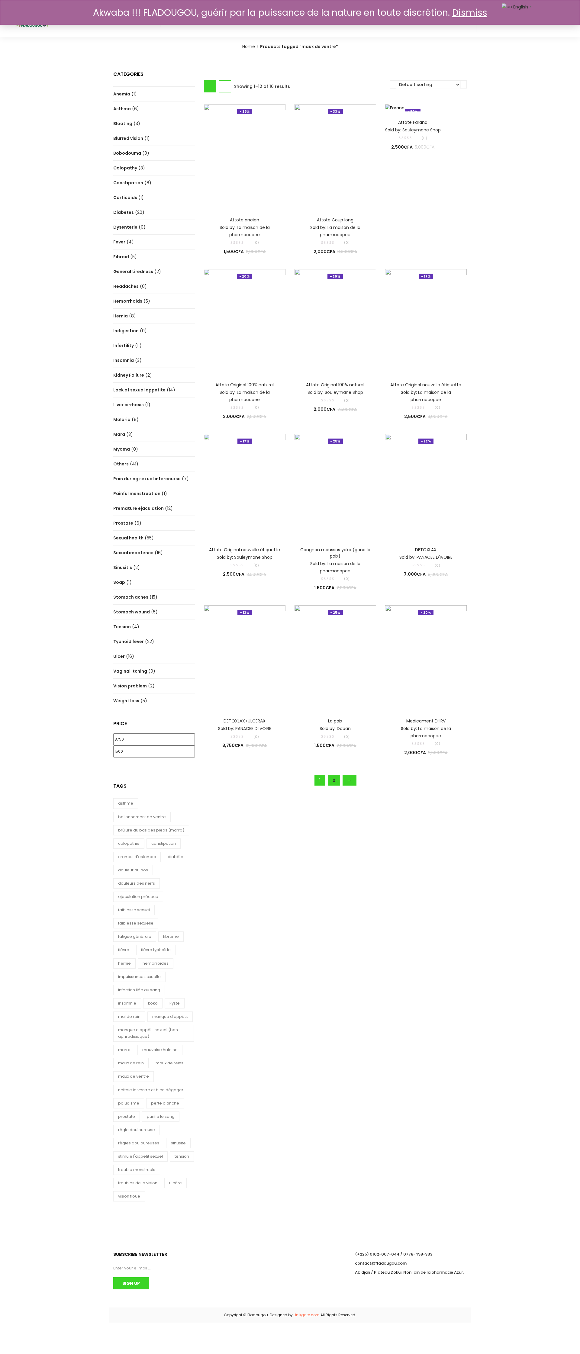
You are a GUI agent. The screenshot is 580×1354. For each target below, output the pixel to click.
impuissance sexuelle (139, 976)
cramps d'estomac (137, 857)
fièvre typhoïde (156, 950)
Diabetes (123, 212)
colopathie (129, 843)
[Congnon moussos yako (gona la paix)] (335, 486)
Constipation (128, 183)
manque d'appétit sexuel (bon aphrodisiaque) (148, 1033)
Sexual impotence (133, 553)
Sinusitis (122, 567)
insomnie (127, 1003)
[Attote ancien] (244, 156)
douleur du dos (133, 870)
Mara (119, 434)
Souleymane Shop (421, 130)
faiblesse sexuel (134, 910)
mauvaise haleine (160, 1050)
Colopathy (125, 168)
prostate (126, 1116)
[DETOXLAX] (426, 486)
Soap (119, 582)
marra (124, 1050)
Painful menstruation (136, 493)
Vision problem (130, 686)
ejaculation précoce (138, 896)
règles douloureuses (138, 1143)
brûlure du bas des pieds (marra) (151, 830)
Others (121, 464)
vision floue (129, 1196)
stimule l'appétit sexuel (140, 1156)
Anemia (121, 94)
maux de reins (169, 1063)
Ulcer (119, 656)
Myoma (121, 449)
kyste (174, 1003)
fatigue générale (134, 936)
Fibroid (121, 257)
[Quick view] (232, 200)
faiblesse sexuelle (135, 923)
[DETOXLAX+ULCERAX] (244, 657)
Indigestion (126, 331)
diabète (175, 857)
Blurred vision (128, 138)
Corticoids (125, 198)
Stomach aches (130, 597)
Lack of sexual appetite (139, 390)
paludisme (128, 1103)
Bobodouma (127, 153)
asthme (125, 803)
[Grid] (210, 86)
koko (153, 1003)
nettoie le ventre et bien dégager (150, 1090)
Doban (344, 728)
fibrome (171, 936)
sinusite (178, 1143)
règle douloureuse (136, 1130)
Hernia (120, 316)
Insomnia (123, 360)
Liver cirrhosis (128, 405)
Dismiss (469, 12)
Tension (122, 627)
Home (248, 46)
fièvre (123, 950)
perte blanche (165, 1103)
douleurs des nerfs (136, 883)
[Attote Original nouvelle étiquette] (426, 321)
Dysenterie (125, 227)
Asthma (122, 109)
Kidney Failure (128, 375)
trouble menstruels (136, 1169)
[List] (225, 86)
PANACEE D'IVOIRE (435, 557)
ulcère (175, 1183)
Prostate (123, 523)
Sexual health (128, 538)
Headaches (126, 286)
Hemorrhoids (127, 301)
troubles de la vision (137, 1183)
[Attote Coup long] (335, 156)
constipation (163, 843)
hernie (124, 963)
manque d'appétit (170, 1016)
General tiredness (133, 272)
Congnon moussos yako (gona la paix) (335, 553)
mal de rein (129, 1016)
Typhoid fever (128, 641)
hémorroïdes (156, 963)
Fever (119, 242)
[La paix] (335, 657)
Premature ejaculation (138, 508)
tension (182, 1156)
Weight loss (126, 701)
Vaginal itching (130, 671)
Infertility (123, 346)
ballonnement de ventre (142, 817)
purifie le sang (161, 1116)
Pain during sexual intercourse (147, 479)
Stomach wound (131, 612)
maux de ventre (133, 1076)
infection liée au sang (139, 990)
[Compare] (244, 200)
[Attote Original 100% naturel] (244, 321)
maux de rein (131, 1063)
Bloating (122, 124)
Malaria (121, 419)
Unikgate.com (307, 1314)
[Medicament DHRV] (426, 657)
